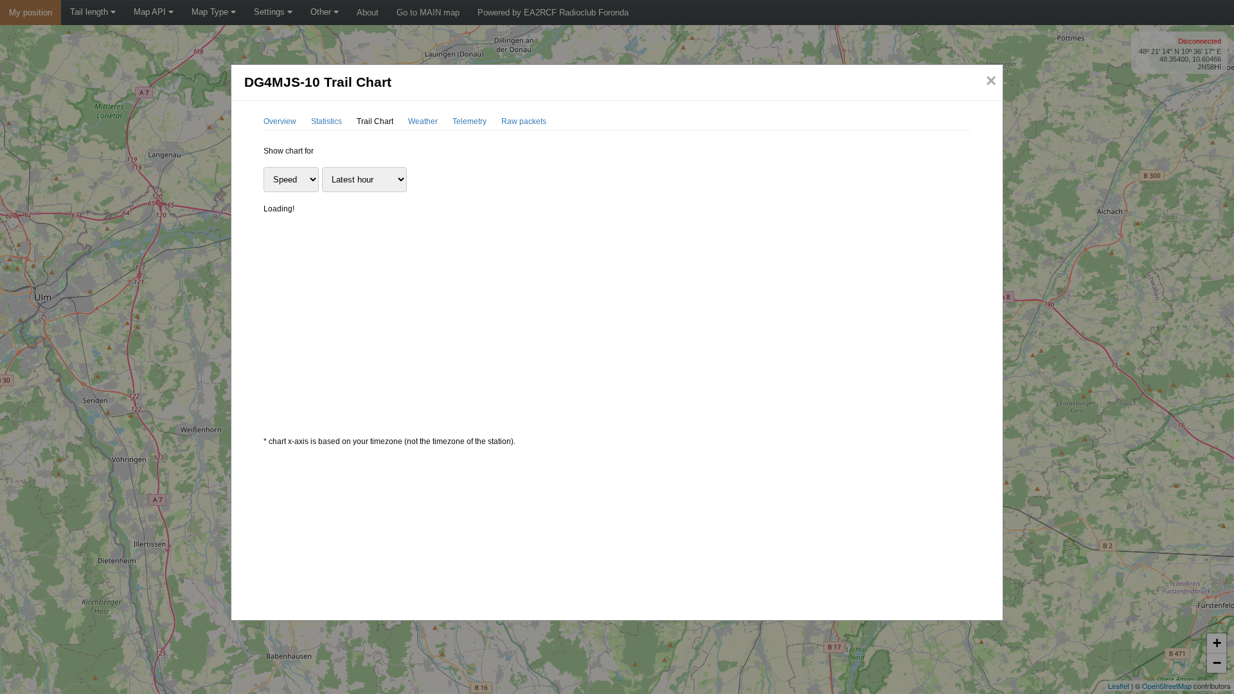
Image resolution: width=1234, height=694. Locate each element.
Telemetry (469, 121)
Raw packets (523, 121)
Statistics (326, 121)
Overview (280, 121)
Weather (423, 121)
